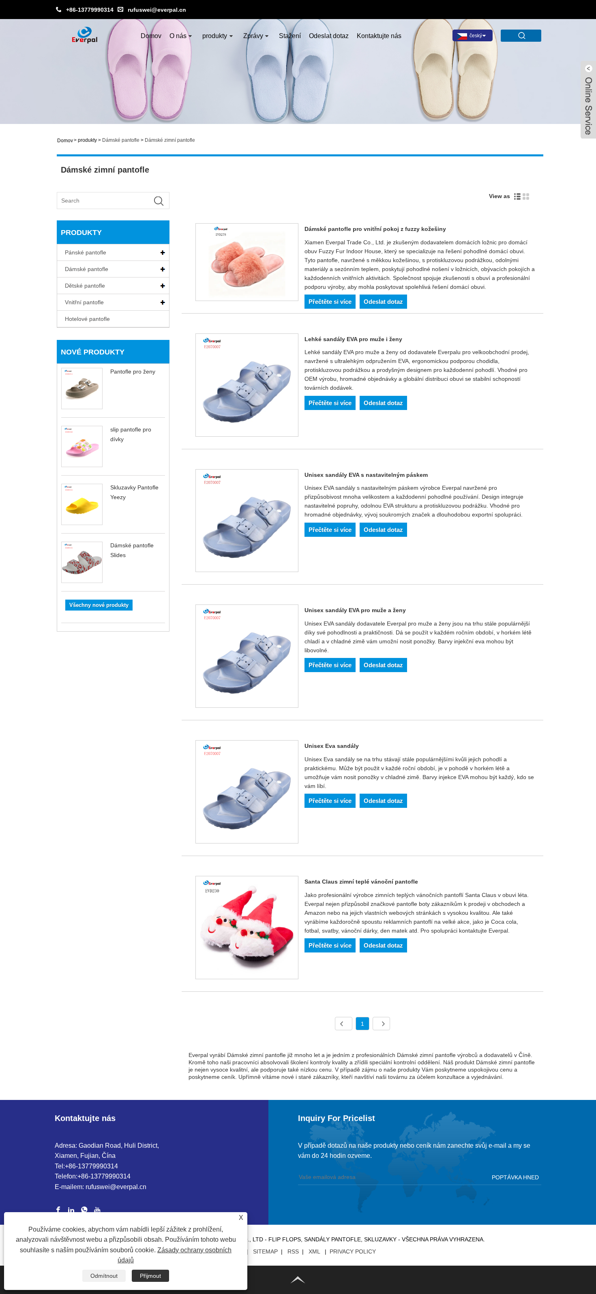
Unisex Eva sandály (331, 746)
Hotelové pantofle (87, 319)
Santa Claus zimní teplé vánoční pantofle (361, 881)
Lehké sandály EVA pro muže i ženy (353, 339)
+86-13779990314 (90, 9)
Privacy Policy (353, 1251)
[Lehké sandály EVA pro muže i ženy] (247, 386)
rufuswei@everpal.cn (157, 9)
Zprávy (253, 35)
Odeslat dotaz (329, 35)
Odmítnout (104, 1276)
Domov (151, 35)
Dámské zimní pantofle (170, 140)
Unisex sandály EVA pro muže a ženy (355, 610)
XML (314, 1251)
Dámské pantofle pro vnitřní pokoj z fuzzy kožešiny (375, 229)
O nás (178, 35)
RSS (293, 1251)
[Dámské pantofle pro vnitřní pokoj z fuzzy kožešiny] (247, 263)
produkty (214, 35)
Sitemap (265, 1251)
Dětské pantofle (85, 285)
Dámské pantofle (120, 140)
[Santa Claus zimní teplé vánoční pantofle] (247, 929)
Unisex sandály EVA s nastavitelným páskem (366, 475)
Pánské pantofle (85, 252)
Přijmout (150, 1276)
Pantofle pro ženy (132, 371)
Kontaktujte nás (379, 35)
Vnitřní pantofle (84, 302)
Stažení (290, 35)
